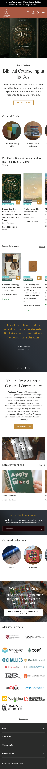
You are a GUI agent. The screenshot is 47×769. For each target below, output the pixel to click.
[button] (38, 12)
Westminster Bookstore (15, 763)
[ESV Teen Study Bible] (11, 130)
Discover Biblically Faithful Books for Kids (23, 613)
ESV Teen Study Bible (11, 145)
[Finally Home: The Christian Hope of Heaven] (33, 187)
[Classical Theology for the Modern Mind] (11, 266)
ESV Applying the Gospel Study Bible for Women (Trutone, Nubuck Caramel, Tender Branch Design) (32, 291)
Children (33, 568)
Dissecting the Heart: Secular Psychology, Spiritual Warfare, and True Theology (11, 214)
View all (5, 165)
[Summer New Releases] (33, 130)
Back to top (23, 719)
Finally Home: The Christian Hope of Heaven (31, 212)
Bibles (12, 568)
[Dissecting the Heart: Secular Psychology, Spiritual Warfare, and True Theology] (11, 187)
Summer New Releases (33, 145)
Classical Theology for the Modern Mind (11, 286)
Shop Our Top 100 (23, 104)
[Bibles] (11, 555)
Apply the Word (9, 496)
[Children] (33, 555)
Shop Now (21, 426)
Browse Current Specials (23, 97)
